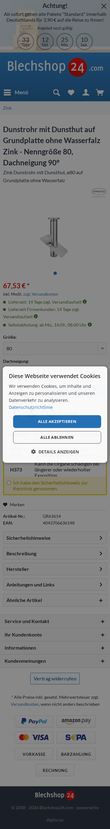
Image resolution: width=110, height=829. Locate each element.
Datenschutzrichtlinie (31, 407)
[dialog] (55, 414)
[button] (55, 451)
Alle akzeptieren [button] (57, 421)
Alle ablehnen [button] (57, 437)
